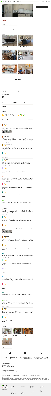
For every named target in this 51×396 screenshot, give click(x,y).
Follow (32, 91)
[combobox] (27, 1)
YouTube (42, 390)
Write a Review (31, 119)
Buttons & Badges (23, 393)
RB (2, 192)
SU (2, 208)
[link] (3, 129)
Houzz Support (32, 391)
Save (15, 24)
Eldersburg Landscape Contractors (29, 379)
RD (2, 153)
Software (9, 1)
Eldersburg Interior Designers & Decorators (30, 378)
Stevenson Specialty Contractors (9, 375)
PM (2, 268)
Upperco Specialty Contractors (17, 375)
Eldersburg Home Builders (21, 378)
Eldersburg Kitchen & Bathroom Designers (41, 378)
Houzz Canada (32, 386)
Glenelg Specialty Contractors (21, 374)
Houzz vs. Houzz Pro (23, 387)
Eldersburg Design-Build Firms (5, 378)
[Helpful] (2, 134)
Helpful (4, 134)
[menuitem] (5, 1)
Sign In (31, 393)
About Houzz (12, 386)
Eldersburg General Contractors (14, 378)
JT (2, 136)
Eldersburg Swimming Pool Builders (38, 379)
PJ (2, 284)
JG (2, 200)
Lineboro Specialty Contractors (38, 374)
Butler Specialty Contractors (13, 374)
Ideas (13, 1)
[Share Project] (16, 47)
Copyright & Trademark (14, 393)
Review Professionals (33, 387)
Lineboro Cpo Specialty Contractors (35, 375)
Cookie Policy (13, 391)
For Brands (22, 392)
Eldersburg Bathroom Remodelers (6, 379)
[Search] (16, 1)
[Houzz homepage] (1, 1)
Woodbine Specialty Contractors (6, 374)
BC (2, 159)
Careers (12, 387)
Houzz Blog (42, 386)
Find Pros (4, 1)
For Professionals (23, 386)
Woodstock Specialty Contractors (26, 375)
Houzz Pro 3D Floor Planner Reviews (25, 391)
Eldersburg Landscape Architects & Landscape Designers (18, 379)
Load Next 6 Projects (18, 79)
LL (2, 245)
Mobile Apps (12, 392)
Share (11, 24)
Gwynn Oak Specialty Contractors (30, 374)
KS (2, 225)
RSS (41, 391)
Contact (31, 392)
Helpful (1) (4, 181)
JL (2, 317)
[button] (17, 115)
